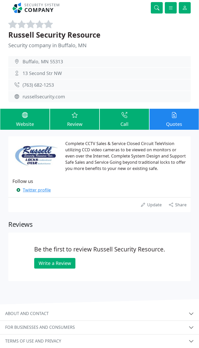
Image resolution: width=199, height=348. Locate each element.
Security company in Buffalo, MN (47, 45)
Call (124, 124)
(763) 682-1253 (38, 85)
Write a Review (55, 263)
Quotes (174, 124)
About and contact (27, 313)
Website (25, 124)
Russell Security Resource (54, 35)
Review (74, 124)
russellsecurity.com (44, 96)
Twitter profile (37, 190)
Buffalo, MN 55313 (43, 61)
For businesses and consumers (40, 327)
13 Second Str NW (42, 73)
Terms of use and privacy (33, 341)
